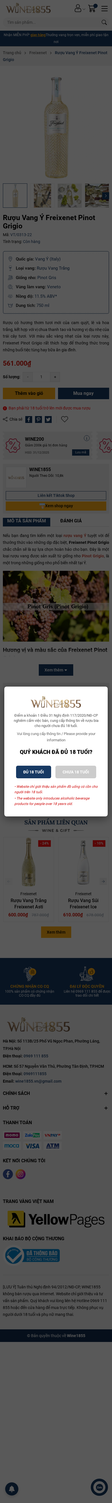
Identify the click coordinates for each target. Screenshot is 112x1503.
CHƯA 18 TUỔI (76, 772)
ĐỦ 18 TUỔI (33, 772)
